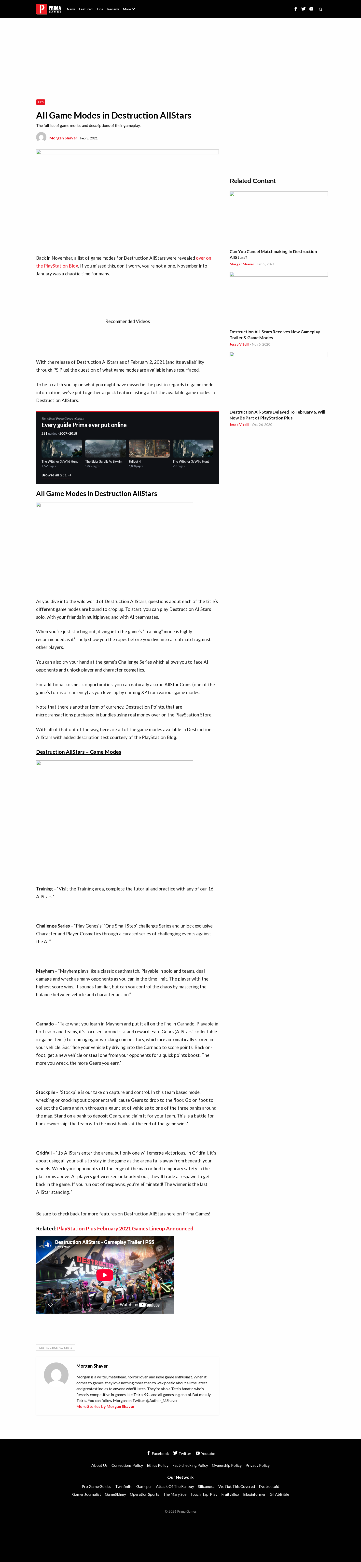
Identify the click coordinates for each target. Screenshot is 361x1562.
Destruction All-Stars (55, 1347)
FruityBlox (230, 1494)
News (71, 9)
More (132, 11)
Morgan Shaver (63, 137)
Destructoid (269, 1486)
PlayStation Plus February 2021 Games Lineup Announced (125, 1228)
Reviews (113, 9)
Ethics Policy (157, 1465)
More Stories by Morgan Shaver (105, 1406)
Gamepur (144, 1486)
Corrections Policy (127, 1465)
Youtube (207, 1453)
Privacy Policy (258, 1465)
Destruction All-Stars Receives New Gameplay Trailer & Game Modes (275, 334)
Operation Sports (144, 1494)
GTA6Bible (279, 1494)
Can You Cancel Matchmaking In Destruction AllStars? (273, 254)
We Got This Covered (236, 1486)
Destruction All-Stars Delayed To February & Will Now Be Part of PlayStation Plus (277, 414)
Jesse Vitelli (239, 344)
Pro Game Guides (96, 1486)
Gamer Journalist (86, 1494)
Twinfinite (123, 1486)
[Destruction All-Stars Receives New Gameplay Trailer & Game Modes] (279, 299)
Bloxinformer (254, 1494)
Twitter (184, 1453)
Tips (100, 9)
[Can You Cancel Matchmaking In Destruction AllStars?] (279, 219)
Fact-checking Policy (190, 1465)
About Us (130, 6)
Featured (86, 9)
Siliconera (206, 1486)
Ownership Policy (227, 1465)
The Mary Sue (174, 1494)
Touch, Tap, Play (203, 1494)
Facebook (160, 1453)
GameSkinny (115, 1494)
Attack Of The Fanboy (175, 1486)
